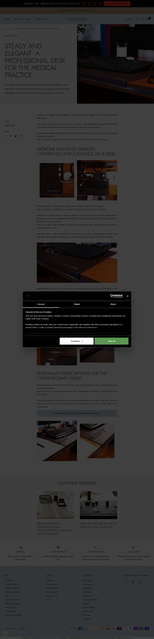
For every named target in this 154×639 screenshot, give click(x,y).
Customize (75, 341)
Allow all (111, 341)
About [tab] (113, 304)
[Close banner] (127, 296)
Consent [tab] (41, 304)
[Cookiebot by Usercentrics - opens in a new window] (112, 296)
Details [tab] (77, 304)
